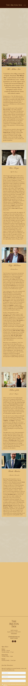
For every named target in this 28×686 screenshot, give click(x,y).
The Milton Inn (14, 5)
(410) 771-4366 (14, 638)
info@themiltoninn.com (14, 636)
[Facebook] (15, 641)
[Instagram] (13, 641)
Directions (13, 633)
